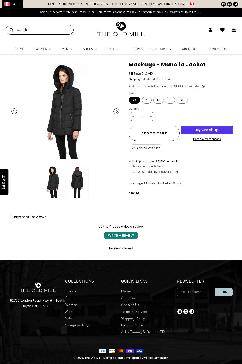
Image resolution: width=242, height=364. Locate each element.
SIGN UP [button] (148, 93)
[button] (170, 27)
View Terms (144, 86)
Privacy (154, 86)
